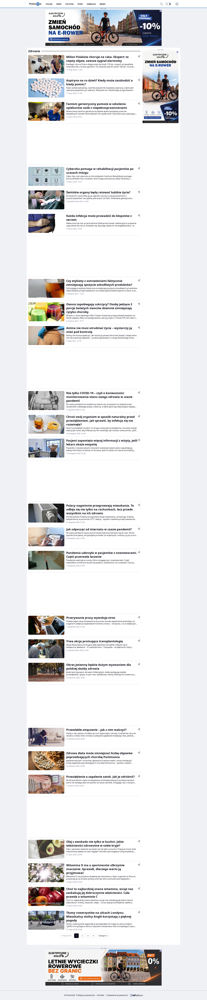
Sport (80, 4)
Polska (49, 4)
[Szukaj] (161, 4)
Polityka (69, 4)
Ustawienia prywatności (116, 995)
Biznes (103, 4)
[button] (168, 4)
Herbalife (91, 4)
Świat (59, 4)
